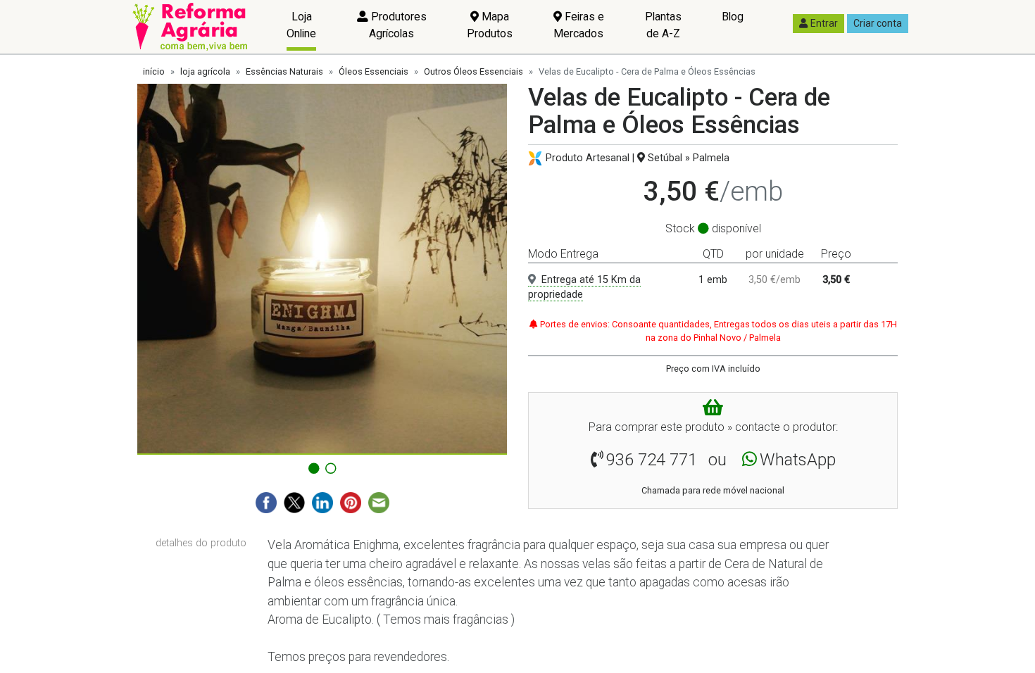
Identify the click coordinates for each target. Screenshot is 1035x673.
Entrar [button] (824, 23)
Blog (733, 16)
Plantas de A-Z (663, 25)
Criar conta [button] (877, 23)
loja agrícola (205, 71)
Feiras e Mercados (578, 25)
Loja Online (301, 25)
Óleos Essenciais (373, 71)
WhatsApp (798, 460)
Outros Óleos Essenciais (473, 71)
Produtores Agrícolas (397, 25)
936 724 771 (651, 460)
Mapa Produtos (490, 25)
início (154, 71)
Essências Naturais (284, 71)
